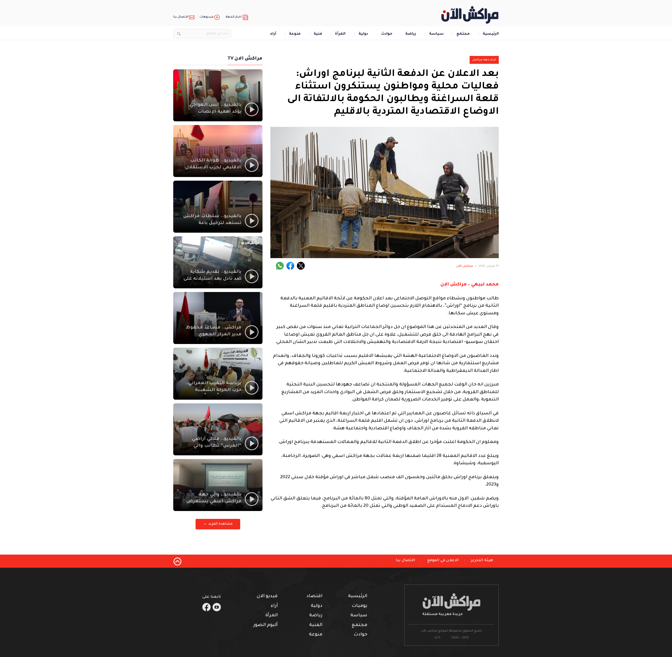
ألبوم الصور (265, 625)
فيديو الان (267, 596)
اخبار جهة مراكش (484, 59)
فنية (318, 34)
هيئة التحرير (482, 561)
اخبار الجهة (233, 17)
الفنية (315, 625)
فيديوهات (207, 17)
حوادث (386, 34)
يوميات (359, 606)
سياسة (436, 34)
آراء (273, 34)
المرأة (340, 34)
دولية (363, 34)
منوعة (295, 34)
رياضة (410, 34)
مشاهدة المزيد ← (218, 524)
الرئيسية (491, 34)
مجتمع (463, 34)
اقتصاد (314, 596)
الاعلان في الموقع (443, 561)
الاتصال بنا (180, 17)
